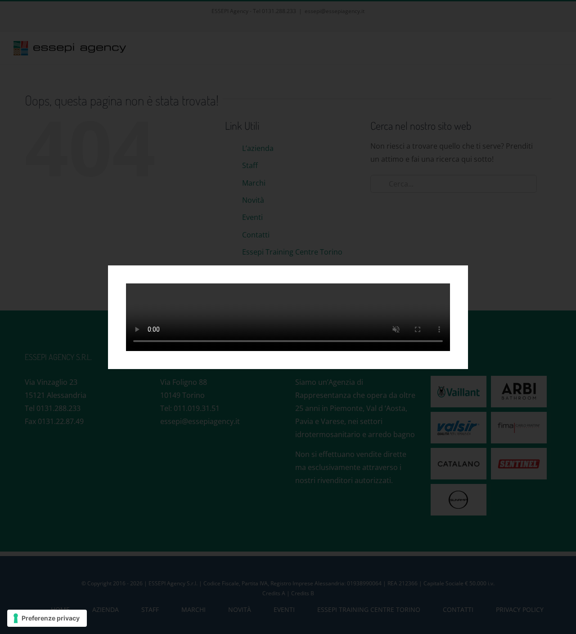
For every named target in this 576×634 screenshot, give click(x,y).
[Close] (453, 278)
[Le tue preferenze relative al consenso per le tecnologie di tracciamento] (47, 618)
